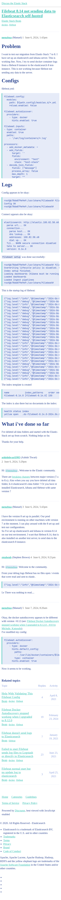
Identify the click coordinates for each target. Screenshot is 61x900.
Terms (6, 840)
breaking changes (21, 476)
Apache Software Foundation (15, 864)
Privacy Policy (29, 803)
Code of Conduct (12, 851)
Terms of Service (10, 803)
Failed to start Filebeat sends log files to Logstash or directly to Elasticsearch (17, 752)
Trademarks (9, 836)
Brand (6, 847)
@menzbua (11, 470)
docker (5, 25)
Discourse (20, 810)
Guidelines (31, 797)
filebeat (12, 25)
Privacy (7, 844)
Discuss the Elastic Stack (14, 3)
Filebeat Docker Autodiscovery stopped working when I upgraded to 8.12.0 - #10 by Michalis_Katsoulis (30, 625)
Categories (16, 797)
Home (5, 797)
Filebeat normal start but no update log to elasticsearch (16, 772)
